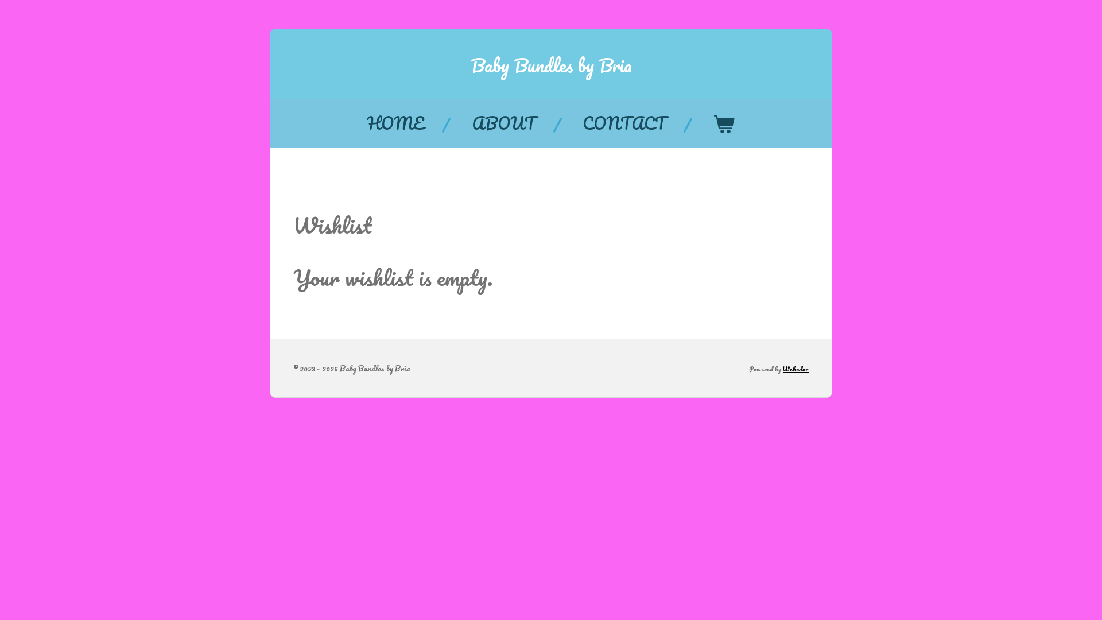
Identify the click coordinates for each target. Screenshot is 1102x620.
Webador (796, 369)
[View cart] (723, 123)
